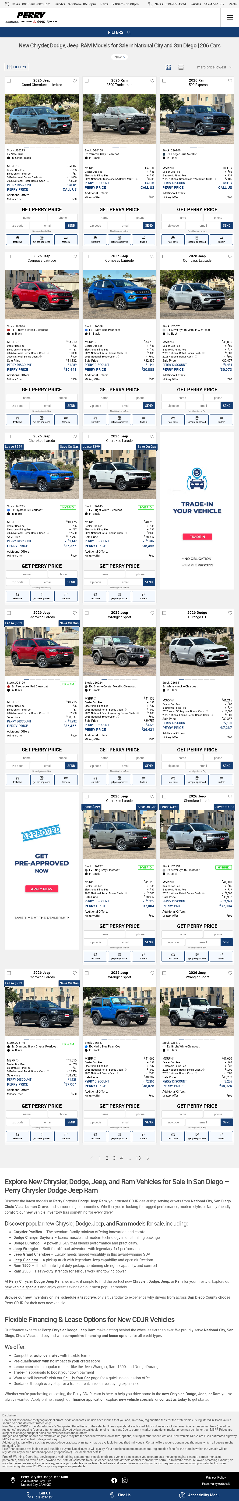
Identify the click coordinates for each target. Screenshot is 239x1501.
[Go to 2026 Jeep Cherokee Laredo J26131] (197, 835)
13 (138, 1158)
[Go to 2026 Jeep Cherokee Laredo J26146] (42, 1011)
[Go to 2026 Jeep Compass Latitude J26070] (197, 294)
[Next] (147, 1158)
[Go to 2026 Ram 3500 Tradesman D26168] (119, 119)
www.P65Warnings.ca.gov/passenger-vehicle (55, 1466)
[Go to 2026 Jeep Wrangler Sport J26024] (119, 651)
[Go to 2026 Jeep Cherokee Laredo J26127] (119, 835)
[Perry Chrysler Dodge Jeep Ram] (32, 17)
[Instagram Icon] (125, 1480)
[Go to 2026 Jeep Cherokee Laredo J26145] (119, 475)
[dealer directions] (15, 1480)
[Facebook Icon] (114, 1480)
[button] (199, 1495)
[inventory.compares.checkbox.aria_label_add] (9, 80)
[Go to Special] (197, 511)
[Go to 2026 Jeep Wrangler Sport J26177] (197, 1011)
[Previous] (91, 1158)
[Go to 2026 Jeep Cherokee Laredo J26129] (42, 651)
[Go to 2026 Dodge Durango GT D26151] (197, 651)
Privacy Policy (216, 1477)
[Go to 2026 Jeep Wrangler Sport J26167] (119, 1011)
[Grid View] (168, 67)
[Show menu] (229, 17)
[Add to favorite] (75, 80)
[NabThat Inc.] (224, 1483)
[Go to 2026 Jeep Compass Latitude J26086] (42, 294)
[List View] (181, 67)
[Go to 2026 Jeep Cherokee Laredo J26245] (42, 475)
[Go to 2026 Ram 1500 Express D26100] (197, 119)
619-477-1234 (175, 4)
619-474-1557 (214, 4)
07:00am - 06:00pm (82, 4)
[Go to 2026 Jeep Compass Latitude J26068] (119, 294)
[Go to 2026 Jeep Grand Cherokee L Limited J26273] (42, 119)
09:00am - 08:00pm (36, 4)
